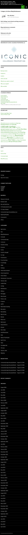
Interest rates (4, 280)
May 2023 (3, 415)
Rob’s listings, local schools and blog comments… (13, 21)
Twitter (2, 189)
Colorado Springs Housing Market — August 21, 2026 (12, 372)
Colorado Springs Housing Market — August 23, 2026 (12, 367)
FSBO (2, 130)
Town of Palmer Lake (5, 114)
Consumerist (3, 217)
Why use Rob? (4, 86)
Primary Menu (26, 7)
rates (14, 135)
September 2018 (4, 426)
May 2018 (3, 428)
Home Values (4, 275)
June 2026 (3, 392)
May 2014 (3, 501)
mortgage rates (22, 133)
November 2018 (4, 423)
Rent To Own (3, 314)
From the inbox (22, 129)
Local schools (4, 95)
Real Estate (19, 136)
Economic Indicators (5, 100)
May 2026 (3, 395)
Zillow (2, 190)
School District (4, 324)
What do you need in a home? (7, 81)
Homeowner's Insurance (6, 278)
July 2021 (3, 420)
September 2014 (4, 490)
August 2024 (3, 410)
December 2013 (4, 506)
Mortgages (3, 293)
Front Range (3, 262)
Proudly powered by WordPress (7, 533)
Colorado (13, 124)
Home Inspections (18, 130)
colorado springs (8, 126)
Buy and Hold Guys (5, 204)
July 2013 (3, 519)
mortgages (4, 136)
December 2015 (4, 451)
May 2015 (3, 470)
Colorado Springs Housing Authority (9, 102)
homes (12, 132)
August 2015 (3, 462)
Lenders (2, 76)
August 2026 (3, 387)
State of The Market (5, 337)
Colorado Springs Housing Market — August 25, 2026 (12, 362)
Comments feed (4, 156)
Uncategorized (4, 345)
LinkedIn (3, 187)
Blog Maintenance (5, 234)
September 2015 (4, 459)
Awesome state (8, 123)
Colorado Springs (4, 239)
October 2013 (4, 511)
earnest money (5, 129)
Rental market (4, 138)
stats (2, 141)
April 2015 (3, 472)
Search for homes (4, 177)
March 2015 (3, 475)
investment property (4, 133)
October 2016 (4, 439)
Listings (2, 175)
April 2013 (3, 526)
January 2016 (4, 449)
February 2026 (4, 402)
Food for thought (4, 252)
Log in (2, 151)
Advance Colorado (5, 199)
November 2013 (4, 508)
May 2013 (3, 524)
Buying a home (4, 70)
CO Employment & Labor (6, 206)
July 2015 (3, 464)
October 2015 (4, 457)
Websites (3, 353)
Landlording (3, 283)
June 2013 (3, 521)
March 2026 (3, 400)
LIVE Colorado (4, 78)
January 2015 (4, 480)
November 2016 (4, 436)
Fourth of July (14, 129)
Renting (14, 138)
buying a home (5, 124)
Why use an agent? (5, 83)
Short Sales (11, 140)
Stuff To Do (3, 340)
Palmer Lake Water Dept (6, 113)
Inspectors (3, 73)
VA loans (15, 141)
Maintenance (4, 288)
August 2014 (3, 493)
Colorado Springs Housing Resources (9, 212)
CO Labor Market (4, 209)
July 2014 (3, 495)
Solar (2, 335)
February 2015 (4, 477)
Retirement (3, 322)
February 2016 (4, 446)
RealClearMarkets (5, 214)
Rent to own (20, 138)
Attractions (3, 123)
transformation (5, 141)
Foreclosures (4, 257)
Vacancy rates (4, 350)
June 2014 (3, 498)
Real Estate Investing (5, 306)
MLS (17, 133)
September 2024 (4, 408)
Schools (2, 327)
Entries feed (3, 153)
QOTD (2, 304)
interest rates (17, 132)
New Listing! (9, 135)
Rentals (10, 138)
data (17, 127)
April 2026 (3, 397)
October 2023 (4, 413)
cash (10, 124)
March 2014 (3, 503)
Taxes (2, 342)
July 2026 (3, 390)
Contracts (3, 242)
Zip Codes (3, 103)
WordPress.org (4, 158)
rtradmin (10, 23)
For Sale (2, 255)
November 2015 (4, 454)
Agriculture (3, 229)
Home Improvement (8, 130)
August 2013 (3, 516)
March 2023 (3, 418)
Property (3, 301)
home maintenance (5, 132)
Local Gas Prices (4, 99)
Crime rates (3, 98)
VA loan (10, 141)
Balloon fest (14, 123)
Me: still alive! (10, 15)
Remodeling (3, 311)
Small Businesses (4, 332)
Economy (3, 247)
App (2, 231)
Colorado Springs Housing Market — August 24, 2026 (12, 365)
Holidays (3, 267)
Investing (22, 132)
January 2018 (4, 431)
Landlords (10, 133)
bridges (19, 123)
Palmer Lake (3, 298)
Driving (19, 127)
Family (10, 129)
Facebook (3, 186)
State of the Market (21, 140)
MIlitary (2, 291)
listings (14, 133)
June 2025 (3, 405)
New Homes (3, 296)
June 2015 (3, 467)
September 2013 (4, 513)
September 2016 (4, 441)
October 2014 (4, 488)
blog (17, 123)
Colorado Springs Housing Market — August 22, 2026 (12, 370)
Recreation (3, 309)
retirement (3, 140)
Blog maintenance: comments (8, 27)
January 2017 (4, 433)
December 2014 (4, 482)
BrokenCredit (4, 201)
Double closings (4, 244)
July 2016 (3, 444)
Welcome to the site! (6, 33)
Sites (16, 140)
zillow (19, 141)
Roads (7, 140)
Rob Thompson (16, 17)
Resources (3, 319)
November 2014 (4, 485)
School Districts (4, 96)
